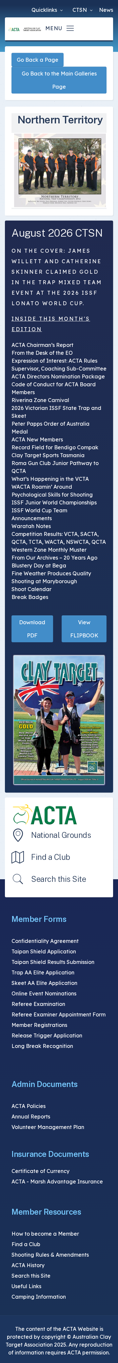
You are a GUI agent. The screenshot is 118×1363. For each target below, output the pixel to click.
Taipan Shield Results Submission (52, 962)
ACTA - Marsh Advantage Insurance (57, 1181)
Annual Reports (30, 1116)
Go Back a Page (37, 59)
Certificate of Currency (40, 1171)
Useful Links (26, 1286)
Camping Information (38, 1296)
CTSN (80, 10)
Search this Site (58, 879)
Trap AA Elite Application (42, 972)
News (106, 10)
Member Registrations (39, 1025)
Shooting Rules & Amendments (50, 1254)
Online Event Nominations (43, 993)
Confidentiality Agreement (45, 941)
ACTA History (28, 1265)
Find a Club (50, 857)
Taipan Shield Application (43, 951)
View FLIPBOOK (84, 629)
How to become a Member (45, 1233)
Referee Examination (38, 1004)
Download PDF (32, 629)
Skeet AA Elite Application (44, 983)
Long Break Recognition (42, 1046)
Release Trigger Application (46, 1035)
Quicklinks (44, 10)
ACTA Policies (28, 1106)
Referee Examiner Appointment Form (58, 1014)
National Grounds (61, 835)
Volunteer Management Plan (47, 1127)
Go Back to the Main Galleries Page (59, 80)
